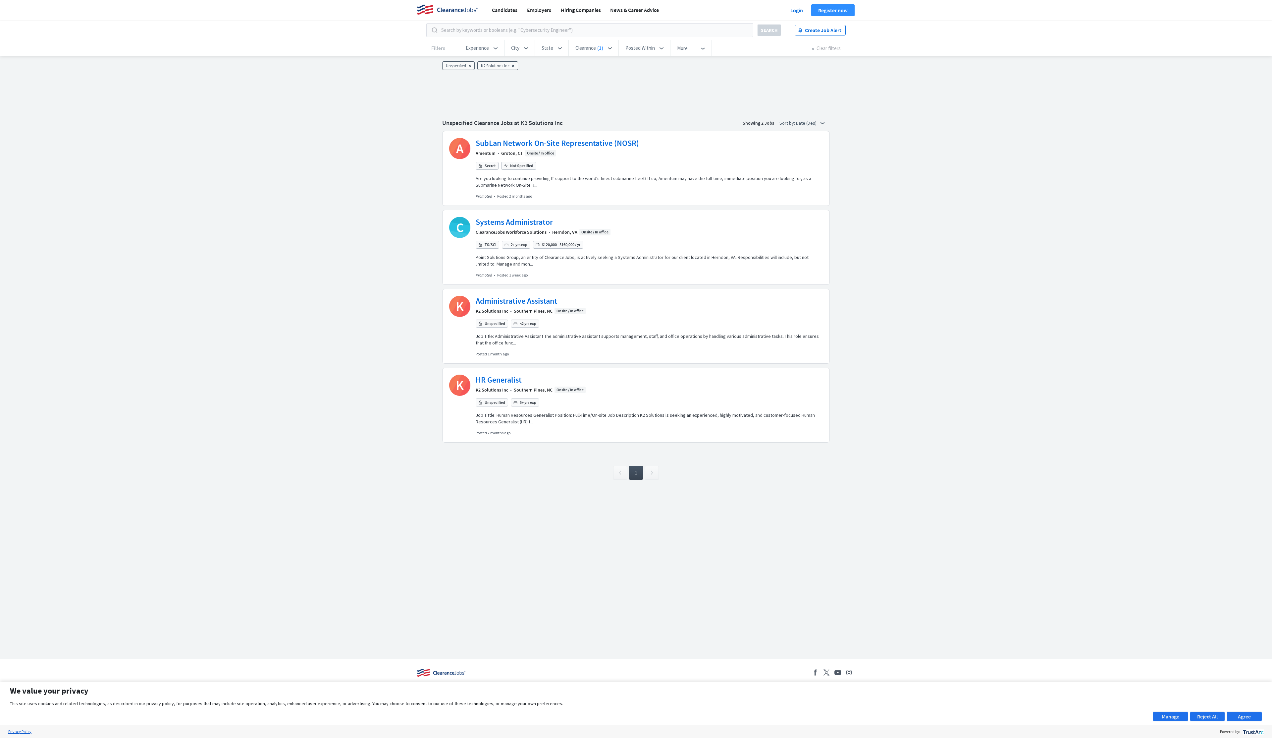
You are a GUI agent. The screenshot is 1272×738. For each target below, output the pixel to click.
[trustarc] (1252, 731)
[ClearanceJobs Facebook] (815, 672)
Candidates (504, 10)
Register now (833, 10)
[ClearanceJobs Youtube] (838, 672)
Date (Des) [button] (807, 123)
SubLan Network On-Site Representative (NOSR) (557, 143)
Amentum (486, 153)
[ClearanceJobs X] (826, 672)
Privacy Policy (19, 731)
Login (796, 10)
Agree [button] (1244, 716)
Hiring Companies (581, 10)
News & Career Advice (634, 10)
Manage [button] (1170, 716)
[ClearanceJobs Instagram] (849, 672)
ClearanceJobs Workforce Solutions (511, 232)
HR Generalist (499, 380)
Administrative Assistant (516, 301)
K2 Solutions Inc (492, 311)
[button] (481, 48)
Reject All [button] (1207, 716)
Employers (539, 10)
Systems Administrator (514, 222)
